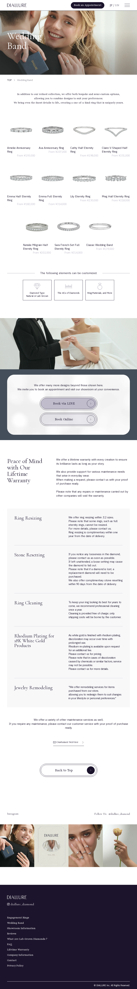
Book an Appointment (87, 5)
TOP (9, 80)
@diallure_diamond (119, 813)
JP (111, 5)
